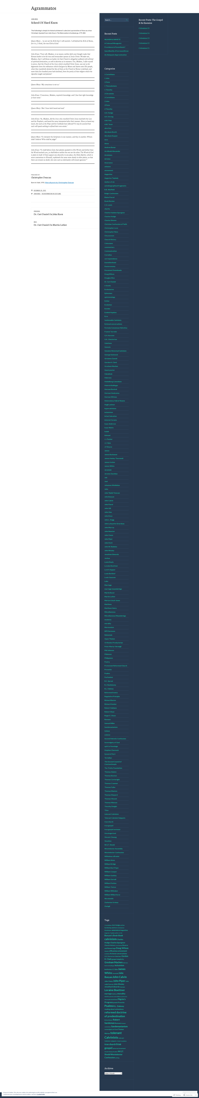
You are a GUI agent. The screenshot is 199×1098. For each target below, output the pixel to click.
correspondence (110, 259)
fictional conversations (113, 324)
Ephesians (108, 293)
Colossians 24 (144, 33)
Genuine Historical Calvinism (115, 351)
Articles (107, 159)
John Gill (107, 508)
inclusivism (108, 412)
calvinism (110, 939)
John (106, 489)
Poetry (107, 662)
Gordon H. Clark (110, 362)
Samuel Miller (109, 723)
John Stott (108, 543)
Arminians (108, 155)
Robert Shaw (109, 712)
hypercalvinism (110, 408)
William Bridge (110, 864)
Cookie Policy (41, 1094)
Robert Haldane (110, 708)
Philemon (108, 654)
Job (105, 477)
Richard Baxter (110, 700)
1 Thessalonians (110, 86)
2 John (106, 101)
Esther (107, 301)
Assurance (108, 163)
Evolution (108, 305)
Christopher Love (111, 228)
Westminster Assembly (113, 849)
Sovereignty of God (112, 742)
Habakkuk (108, 374)
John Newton (109, 531)
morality (107, 623)
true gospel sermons (112, 829)
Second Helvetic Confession (115, 739)
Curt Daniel (119, 945)
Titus (106, 810)
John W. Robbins (110, 547)
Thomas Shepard (111, 795)
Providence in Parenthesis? (114, 47)
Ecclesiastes (109, 289)
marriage (108, 994)
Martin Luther (109, 597)
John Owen (108, 535)
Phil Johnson (109, 650)
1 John (106, 78)
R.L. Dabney (109, 689)
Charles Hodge (110, 216)
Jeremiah (108, 470)
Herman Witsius (110, 397)
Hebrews (108, 378)
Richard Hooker (110, 704)
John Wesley (109, 550)
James (106, 451)
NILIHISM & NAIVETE (112, 39)
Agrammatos (43, 8)
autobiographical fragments (115, 186)
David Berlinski (110, 262)
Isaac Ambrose (110, 424)
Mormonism (109, 627)
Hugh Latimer (109, 405)
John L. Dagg (109, 520)
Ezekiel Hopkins (110, 312)
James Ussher (109, 462)
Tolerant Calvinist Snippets (114, 818)
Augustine (108, 174)
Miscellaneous (109, 612)
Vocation (107, 841)
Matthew (108, 604)
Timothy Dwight (110, 806)
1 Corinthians (109, 74)
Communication (110, 251)
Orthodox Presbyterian (113, 643)
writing (117, 1058)
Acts (106, 140)
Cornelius (108, 255)
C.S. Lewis (108, 205)
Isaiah (106, 431)
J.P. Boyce (108, 447)
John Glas (108, 512)
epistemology (109, 297)
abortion (107, 128)
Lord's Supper (109, 570)
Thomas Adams (110, 772)
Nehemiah (108, 635)
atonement (108, 170)
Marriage (108, 585)
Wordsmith (108, 898)
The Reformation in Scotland (51, 194)
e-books (107, 286)
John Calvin (108, 501)
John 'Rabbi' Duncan (112, 493)
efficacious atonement (118, 951)
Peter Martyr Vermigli (112, 646)
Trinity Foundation (122, 1041)
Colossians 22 (144, 43)
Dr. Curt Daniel (110, 282)
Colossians (108, 243)
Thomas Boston (110, 776)
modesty (107, 620)
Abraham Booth (110, 132)
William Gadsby (110, 875)
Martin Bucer (109, 593)
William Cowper (110, 872)
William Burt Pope (111, 868)
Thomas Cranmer (111, 783)
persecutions (112, 999)
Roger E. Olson (110, 716)
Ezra (106, 316)
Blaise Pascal (109, 197)
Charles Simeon (110, 220)
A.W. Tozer (108, 124)
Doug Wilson (109, 274)
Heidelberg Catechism (113, 381)
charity (107, 209)
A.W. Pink (108, 120)
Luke (106, 581)
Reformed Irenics (111, 693)
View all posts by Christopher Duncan (59, 182)
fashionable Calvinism (112, 320)
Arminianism (121, 927)
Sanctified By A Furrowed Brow (116, 51)
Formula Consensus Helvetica (115, 328)
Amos (106, 143)
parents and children (115, 996)
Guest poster (109, 370)
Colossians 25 (144, 28)
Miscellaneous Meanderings (115, 616)
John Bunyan (109, 497)
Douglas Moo (109, 278)
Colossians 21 (144, 48)
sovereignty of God (111, 1029)
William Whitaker (111, 891)
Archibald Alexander (112, 151)
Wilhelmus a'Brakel (111, 856)
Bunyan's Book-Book (113, 935)
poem (115, 1002)
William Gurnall (110, 879)
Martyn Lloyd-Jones (112, 600)
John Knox (34, 19)
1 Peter (107, 82)
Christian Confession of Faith (115, 224)
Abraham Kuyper (111, 136)
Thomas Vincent (110, 799)
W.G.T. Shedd (109, 845)
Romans (107, 719)
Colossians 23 (144, 38)
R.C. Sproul (108, 681)
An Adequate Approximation (115, 55)
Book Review (109, 201)
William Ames (109, 860)
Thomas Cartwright (112, 779)
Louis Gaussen (110, 577)
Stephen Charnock (111, 750)
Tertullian (108, 758)
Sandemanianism (111, 727)
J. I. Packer (108, 439)
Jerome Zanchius (111, 474)
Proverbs (108, 669)
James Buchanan (110, 454)
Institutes (108, 969)
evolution (107, 953)
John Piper (108, 539)
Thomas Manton (110, 791)
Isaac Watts (109, 428)
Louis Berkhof (109, 573)
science (107, 735)
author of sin (118, 933)
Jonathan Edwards (111, 554)
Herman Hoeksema (111, 393)
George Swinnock (111, 355)
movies (106, 996)
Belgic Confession (111, 193)
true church (108, 822)
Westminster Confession (114, 852)
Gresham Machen (111, 366)
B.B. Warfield (109, 190)
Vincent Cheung (110, 837)
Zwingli (107, 906)
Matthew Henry (110, 608)
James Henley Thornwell (113, 458)
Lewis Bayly (109, 562)
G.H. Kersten (109, 335)
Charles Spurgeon (117, 942)
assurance (116, 930)
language (122, 987)
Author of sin (109, 182)
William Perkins (110, 883)
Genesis (107, 347)
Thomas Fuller (109, 787)
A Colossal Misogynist (112, 43)
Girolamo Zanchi (110, 358)
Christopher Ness (111, 232)
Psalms (107, 673)
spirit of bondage (111, 746)
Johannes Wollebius (112, 485)
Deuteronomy (109, 266)
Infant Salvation (110, 416)
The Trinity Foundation (113, 768)
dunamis (106, 951)
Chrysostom (109, 236)
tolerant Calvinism (111, 814)
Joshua (107, 558)
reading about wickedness (114, 1009)
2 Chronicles (109, 94)
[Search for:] (116, 20)
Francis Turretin (110, 332)
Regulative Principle (112, 696)
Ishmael (107, 435)
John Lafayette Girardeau (114, 524)
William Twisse (110, 887)
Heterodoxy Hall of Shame (114, 401)
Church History (110, 239)
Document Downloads (113, 270)
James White (109, 466)
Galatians (108, 343)
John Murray (109, 527)
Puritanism (108, 677)
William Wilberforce (112, 895)
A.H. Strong (108, 117)
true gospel (108, 826)
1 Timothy (108, 90)
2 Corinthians (109, 97)
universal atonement (119, 1048)
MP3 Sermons (109, 631)
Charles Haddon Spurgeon (114, 213)
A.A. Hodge (108, 113)
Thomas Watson (110, 802)
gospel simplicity (118, 959)
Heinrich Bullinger (111, 385)
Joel (106, 481)
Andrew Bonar (110, 147)
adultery (114, 928)
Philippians (108, 658)
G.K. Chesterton (110, 339)
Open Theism (109, 639)
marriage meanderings (113, 589)
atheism (107, 166)
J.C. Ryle (107, 443)
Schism (107, 731)
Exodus (107, 309)
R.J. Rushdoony (110, 685)
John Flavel (108, 504)
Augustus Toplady (111, 178)
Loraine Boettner (111, 566)
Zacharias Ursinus (111, 902)
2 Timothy (108, 109)
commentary (109, 247)
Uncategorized (110, 833)
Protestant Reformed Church (115, 666)
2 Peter (107, 105)
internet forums (110, 420)
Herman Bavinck (110, 389)
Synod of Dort (109, 754)
